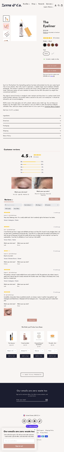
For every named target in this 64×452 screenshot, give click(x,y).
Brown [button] (18, 245)
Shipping (45, 32)
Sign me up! (19, 446)
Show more (32, 320)
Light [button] (5, 245)
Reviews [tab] (9, 199)
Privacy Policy (44, 432)
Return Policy (7, 136)
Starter (46, 53)
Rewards (41, 4)
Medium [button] (5, 264)
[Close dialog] (34, 429)
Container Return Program (52, 106)
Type (44, 50)
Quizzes (49, 4)
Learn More (48, 7)
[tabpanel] (32, 263)
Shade (47, 41)
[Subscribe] (46, 399)
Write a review (54, 199)
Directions (6, 121)
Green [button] (18, 306)
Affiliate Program (39, 430)
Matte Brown (48, 45)
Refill (52, 53)
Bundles (26, 4)
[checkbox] (8, 208)
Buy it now (52, 71)
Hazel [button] (18, 264)
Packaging (6, 126)
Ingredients (6, 116)
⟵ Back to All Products (32, 374)
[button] (32, 162)
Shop (34, 4)
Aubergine (56, 45)
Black (44, 45)
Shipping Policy (49, 430)
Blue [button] (18, 286)
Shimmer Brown (52, 45)
